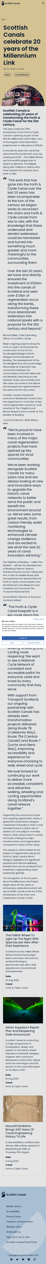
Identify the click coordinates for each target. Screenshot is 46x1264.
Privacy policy (39, 619)
